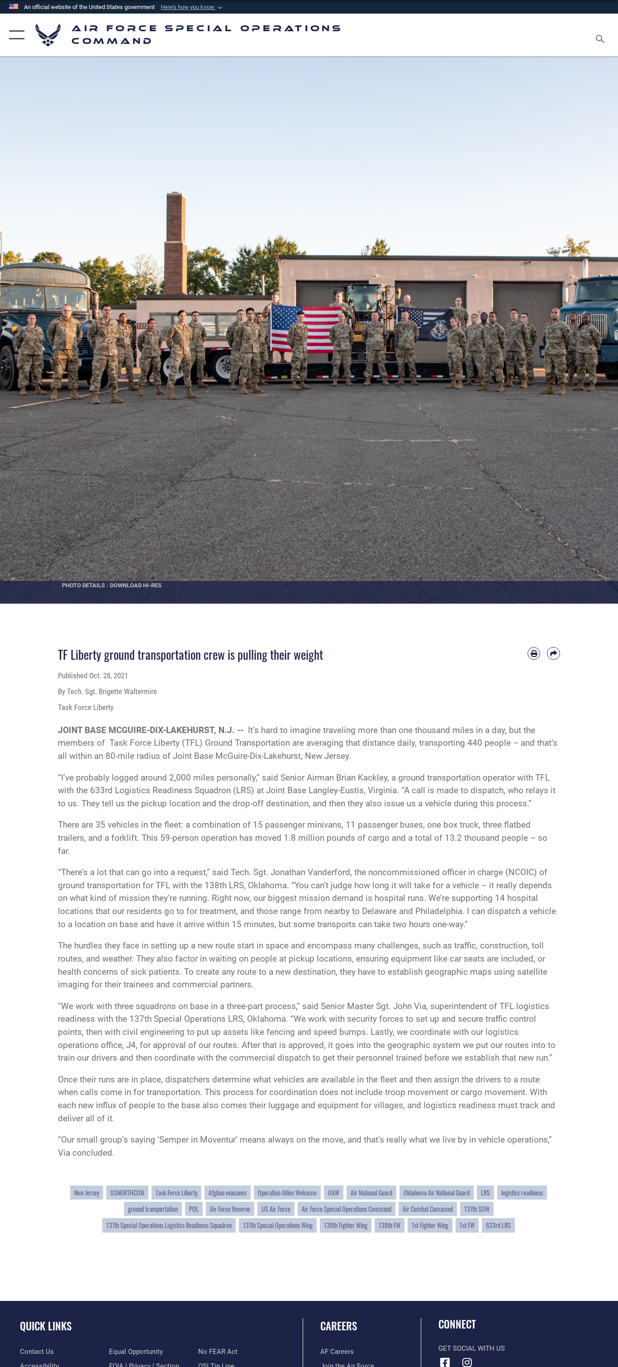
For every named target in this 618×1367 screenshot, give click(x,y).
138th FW (389, 1225)
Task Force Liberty (176, 1192)
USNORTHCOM (127, 1192)
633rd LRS (498, 1225)
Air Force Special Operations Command (346, 1209)
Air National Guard (371, 1192)
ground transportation (153, 1209)
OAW (333, 1192)
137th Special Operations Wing (278, 1225)
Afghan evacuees (228, 1192)
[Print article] (534, 653)
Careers (338, 1326)
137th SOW (477, 1209)
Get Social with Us (471, 1348)
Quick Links (45, 1326)
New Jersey (86, 1192)
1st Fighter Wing (430, 1225)
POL (194, 1209)
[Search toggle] (601, 35)
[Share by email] (553, 653)
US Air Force (275, 1209)
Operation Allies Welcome (287, 1192)
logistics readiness (522, 1192)
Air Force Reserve (230, 1209)
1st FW (467, 1225)
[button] (192, 7)
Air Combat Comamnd (428, 1209)
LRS (485, 1192)
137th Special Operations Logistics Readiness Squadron (169, 1225)
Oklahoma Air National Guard (437, 1192)
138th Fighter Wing (345, 1225)
